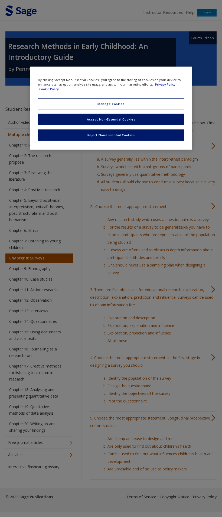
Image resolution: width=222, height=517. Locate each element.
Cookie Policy (49, 89)
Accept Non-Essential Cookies (111, 119)
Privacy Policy (165, 84)
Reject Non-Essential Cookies (111, 135)
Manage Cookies (111, 104)
